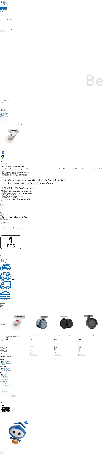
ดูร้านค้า (1, 213)
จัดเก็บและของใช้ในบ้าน (4, 116)
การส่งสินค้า (4, 375)
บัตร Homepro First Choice (6, 370)
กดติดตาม (6, 205)
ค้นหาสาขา (5, 3)
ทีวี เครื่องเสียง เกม (3, 115)
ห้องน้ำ (1, 117)
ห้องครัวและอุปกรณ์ (3, 119)
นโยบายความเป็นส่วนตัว (6, 376)
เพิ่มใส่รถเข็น (2, 260)
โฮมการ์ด (4, 1)
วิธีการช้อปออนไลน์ (5, 361)
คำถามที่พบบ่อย (4, 362)
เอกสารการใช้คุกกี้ (5, 378)
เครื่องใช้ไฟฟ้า (2, 112)
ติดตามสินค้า (4, 364)
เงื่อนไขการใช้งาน (5, 374)
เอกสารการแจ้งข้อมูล (5, 377)
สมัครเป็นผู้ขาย (5, 2)
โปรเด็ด (3, 109)
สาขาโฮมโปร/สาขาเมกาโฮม (7, 384)
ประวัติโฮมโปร (4, 383)
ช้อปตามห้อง (4, 102)
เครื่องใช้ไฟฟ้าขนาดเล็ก (4, 113)
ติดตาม (13, 395)
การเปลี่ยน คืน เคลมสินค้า (6, 363)
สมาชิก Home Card (5, 368)
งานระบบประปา (2, 118)
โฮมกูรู (3, 107)
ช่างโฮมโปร (4, 108)
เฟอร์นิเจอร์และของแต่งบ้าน (4, 114)
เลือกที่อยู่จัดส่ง (9, 19)
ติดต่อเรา (3, 390)
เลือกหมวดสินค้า (6, 100)
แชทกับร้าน (2, 214)
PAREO (1, 215)
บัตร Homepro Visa (5, 369)
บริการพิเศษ (4, 110)
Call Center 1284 (5, 391)
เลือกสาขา (12, 29)
